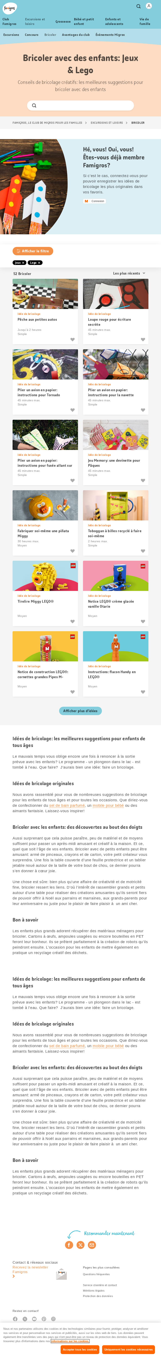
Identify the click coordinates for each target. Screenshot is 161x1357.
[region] (80, 1340)
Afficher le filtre (35, 251)
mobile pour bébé (108, 805)
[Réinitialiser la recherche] (127, 105)
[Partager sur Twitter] (81, 1245)
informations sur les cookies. (70, 1341)
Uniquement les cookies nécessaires (128, 1349)
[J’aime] (73, 339)
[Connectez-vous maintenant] (148, 5)
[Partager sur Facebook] (69, 1245)
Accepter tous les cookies (80, 1349)
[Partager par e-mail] (92, 1245)
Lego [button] (33, 263)
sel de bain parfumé (67, 805)
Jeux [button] (18, 263)
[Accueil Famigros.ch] (10, 8)
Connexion (98, 201)
